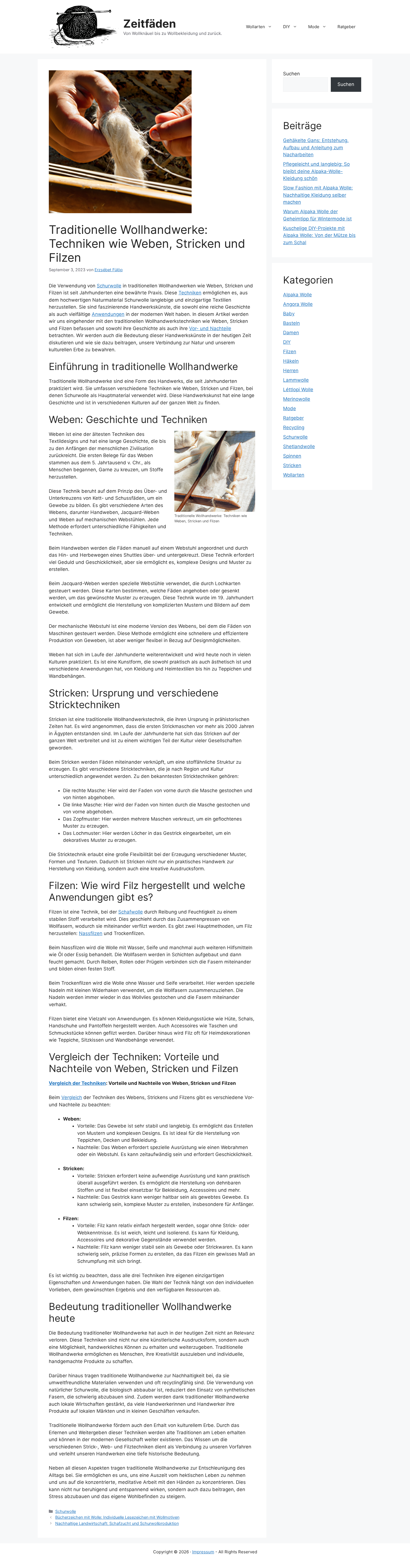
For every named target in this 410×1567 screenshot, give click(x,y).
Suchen (291, 73)
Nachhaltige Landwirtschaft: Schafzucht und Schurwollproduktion (117, 1523)
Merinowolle (296, 399)
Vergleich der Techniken (77, 1083)
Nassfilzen (90, 933)
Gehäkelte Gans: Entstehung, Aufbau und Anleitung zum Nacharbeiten (316, 147)
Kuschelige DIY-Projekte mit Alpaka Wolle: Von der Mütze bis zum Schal (319, 235)
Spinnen (292, 456)
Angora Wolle (298, 304)
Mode (313, 26)
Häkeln (291, 361)
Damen (291, 332)
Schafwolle (130, 912)
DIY (286, 26)
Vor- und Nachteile (210, 328)
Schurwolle (109, 286)
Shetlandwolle (299, 446)
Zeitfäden (149, 23)
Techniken (190, 292)
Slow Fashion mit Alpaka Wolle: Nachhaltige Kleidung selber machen (318, 195)
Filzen (289, 351)
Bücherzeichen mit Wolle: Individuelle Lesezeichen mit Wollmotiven (117, 1517)
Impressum (203, 1551)
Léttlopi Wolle (298, 389)
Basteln (291, 323)
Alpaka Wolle (297, 294)
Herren (290, 370)
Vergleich (71, 1097)
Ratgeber (346, 26)
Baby (289, 313)
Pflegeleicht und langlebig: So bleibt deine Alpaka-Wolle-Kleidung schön (316, 171)
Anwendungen (108, 314)
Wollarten (255, 26)
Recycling (293, 427)
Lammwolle (296, 380)
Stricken (292, 465)
